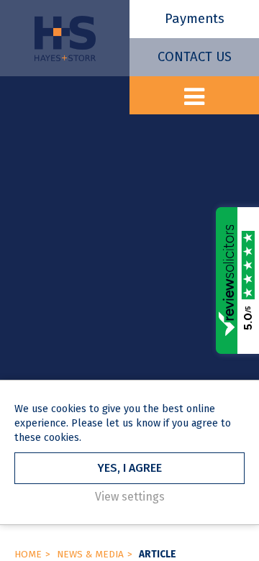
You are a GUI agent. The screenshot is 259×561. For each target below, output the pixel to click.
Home (28, 554)
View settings (130, 496)
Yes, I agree (129, 468)
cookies (68, 409)
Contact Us (195, 57)
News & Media (90, 554)
